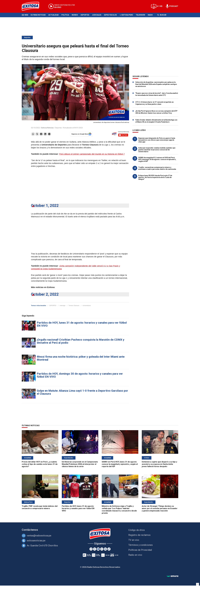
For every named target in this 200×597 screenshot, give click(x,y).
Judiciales (96, 15)
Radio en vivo (135, 554)
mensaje (62, 305)
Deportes (85, 15)
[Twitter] (37, 134)
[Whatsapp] (33, 134)
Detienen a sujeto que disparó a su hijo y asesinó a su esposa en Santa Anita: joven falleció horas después (159, 464)
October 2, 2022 (45, 294)
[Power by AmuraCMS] (172, 576)
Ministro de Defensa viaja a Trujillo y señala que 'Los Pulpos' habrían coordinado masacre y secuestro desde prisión (119, 509)
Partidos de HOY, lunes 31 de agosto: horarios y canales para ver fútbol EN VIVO (82, 324)
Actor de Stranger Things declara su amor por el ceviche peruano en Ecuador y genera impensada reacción (159, 508)
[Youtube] (98, 549)
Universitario (87, 305)
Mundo (75, 15)
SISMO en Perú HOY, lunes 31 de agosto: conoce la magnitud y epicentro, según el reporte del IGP (120, 464)
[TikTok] (109, 549)
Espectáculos (110, 15)
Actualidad (53, 15)
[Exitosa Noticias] (32, 6)
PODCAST (173, 6)
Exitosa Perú (127, 15)
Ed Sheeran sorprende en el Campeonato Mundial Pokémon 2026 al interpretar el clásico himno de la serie (80, 464)
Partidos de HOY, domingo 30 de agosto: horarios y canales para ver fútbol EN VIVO (80, 375)
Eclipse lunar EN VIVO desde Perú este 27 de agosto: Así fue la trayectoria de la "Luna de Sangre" (155, 177)
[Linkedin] (45, 134)
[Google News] (105, 549)
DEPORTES (52, 305)
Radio (150, 15)
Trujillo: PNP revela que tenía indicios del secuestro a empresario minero (40, 507)
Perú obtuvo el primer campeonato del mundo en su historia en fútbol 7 (92, 154)
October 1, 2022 (45, 205)
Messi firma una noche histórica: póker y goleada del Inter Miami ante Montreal (81, 358)
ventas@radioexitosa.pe (39, 535)
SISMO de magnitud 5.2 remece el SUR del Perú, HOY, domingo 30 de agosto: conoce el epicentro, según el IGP (157, 159)
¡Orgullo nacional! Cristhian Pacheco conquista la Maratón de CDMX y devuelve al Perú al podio (80, 341)
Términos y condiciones (140, 545)
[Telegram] (49, 134)
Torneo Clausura (74, 305)
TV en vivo (133, 540)
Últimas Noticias (38, 15)
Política (65, 15)
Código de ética (136, 530)
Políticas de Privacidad (140, 550)
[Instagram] (101, 549)
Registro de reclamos (139, 535)
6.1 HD (159, 6)
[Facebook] (41, 134)
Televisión (140, 15)
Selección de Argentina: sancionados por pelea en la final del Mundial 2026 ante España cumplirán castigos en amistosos (156, 84)
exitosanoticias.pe (36, 540)
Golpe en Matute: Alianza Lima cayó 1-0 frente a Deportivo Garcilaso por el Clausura (82, 392)
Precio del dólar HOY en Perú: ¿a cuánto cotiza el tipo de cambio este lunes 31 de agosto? (40, 464)
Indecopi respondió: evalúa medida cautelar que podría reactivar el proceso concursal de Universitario (156, 149)
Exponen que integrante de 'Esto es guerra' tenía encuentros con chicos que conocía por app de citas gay (156, 140)
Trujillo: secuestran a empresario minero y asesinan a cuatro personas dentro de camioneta (157, 168)
